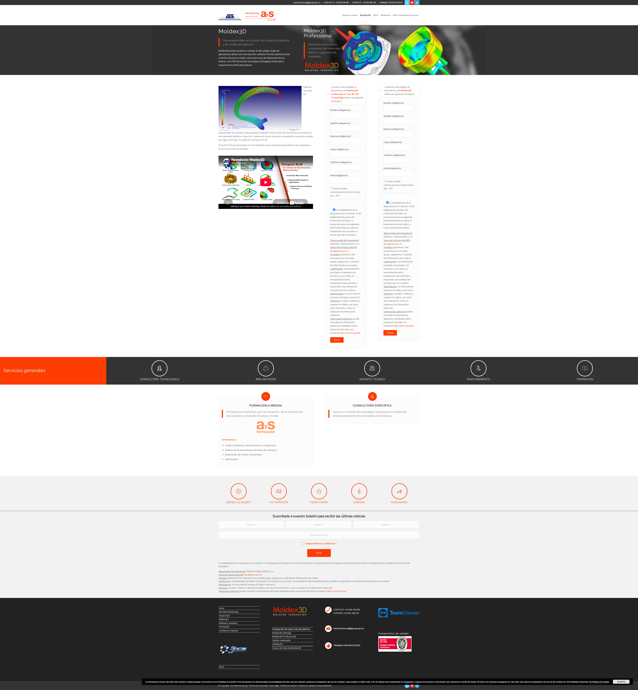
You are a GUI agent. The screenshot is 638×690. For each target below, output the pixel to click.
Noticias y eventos (228, 623)
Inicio (221, 608)
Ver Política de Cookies (599, 682)
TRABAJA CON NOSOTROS (391, 2)
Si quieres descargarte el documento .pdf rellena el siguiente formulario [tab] (347, 94)
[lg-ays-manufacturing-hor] (261, 13)
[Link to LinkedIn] (417, 2)
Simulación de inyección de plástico (291, 629)
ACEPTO (621, 681)
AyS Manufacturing (228, 611)
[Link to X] (407, 2)
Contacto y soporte (228, 630)
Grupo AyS (224, 615)
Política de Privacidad (349, 332)
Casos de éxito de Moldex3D (286, 647)
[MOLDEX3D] (321, 67)
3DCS (221, 666)
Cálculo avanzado (281, 640)
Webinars (224, 619)
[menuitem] (307, 2)
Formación (224, 626)
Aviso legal (274, 685)
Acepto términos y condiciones (320, 543)
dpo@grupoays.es (339, 250)
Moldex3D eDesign (281, 632)
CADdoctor (277, 643)
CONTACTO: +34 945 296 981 (336, 2)
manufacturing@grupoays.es (306, 2)
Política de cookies (288, 685)
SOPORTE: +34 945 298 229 (364, 2)
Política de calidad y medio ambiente (314, 685)
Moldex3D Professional (284, 636)
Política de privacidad (258, 685)
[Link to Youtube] (412, 2)
